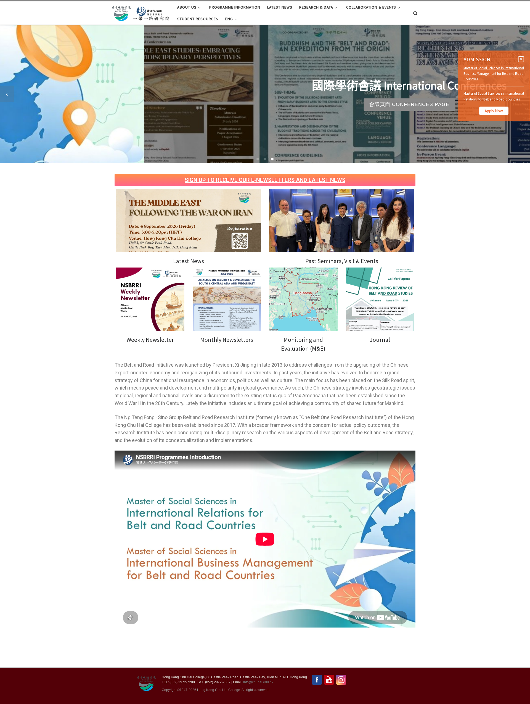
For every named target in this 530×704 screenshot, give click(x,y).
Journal (380, 339)
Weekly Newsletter (150, 339)
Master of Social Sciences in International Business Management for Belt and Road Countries (493, 73)
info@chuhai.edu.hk (258, 682)
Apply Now (494, 110)
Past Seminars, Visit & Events (341, 261)
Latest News (188, 261)
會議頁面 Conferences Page (265, 104)
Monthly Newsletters (226, 339)
